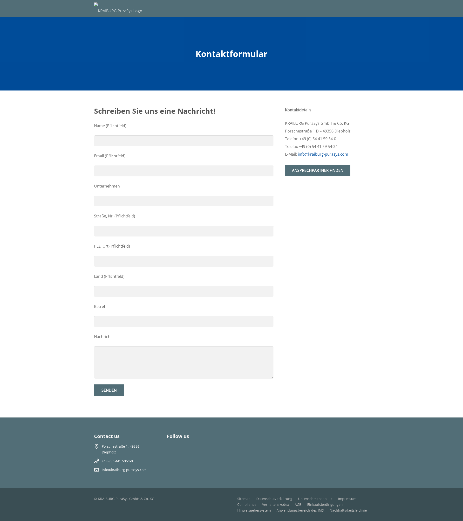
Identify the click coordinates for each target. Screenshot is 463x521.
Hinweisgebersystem (254, 510)
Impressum (347, 498)
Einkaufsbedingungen (325, 504)
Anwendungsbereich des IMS (300, 510)
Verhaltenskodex (275, 504)
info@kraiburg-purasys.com (124, 469)
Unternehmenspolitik (315, 498)
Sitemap (244, 498)
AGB (298, 504)
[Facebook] (173, 450)
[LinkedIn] (200, 450)
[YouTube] (186, 450)
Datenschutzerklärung (274, 498)
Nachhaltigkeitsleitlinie (348, 510)
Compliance (246, 504)
